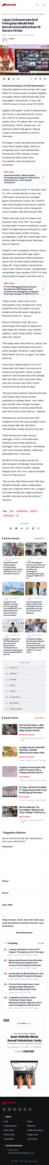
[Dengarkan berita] (31, 79)
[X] (27, 528)
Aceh (11, 14)
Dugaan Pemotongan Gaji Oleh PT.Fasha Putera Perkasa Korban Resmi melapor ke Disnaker (32, 771)
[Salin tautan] (18, 79)
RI (17, 515)
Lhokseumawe (8, 515)
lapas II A (34, 511)
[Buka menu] (44, 5)
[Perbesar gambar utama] (24, 59)
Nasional (31, 1126)
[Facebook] (4, 79)
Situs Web (7, 904)
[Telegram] (13, 79)
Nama (6, 881)
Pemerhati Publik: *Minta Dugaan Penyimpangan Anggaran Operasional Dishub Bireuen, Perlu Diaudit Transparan (21, 179)
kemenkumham (22, 511)
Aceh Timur (24, 817)
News (30, 1121)
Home (4, 14)
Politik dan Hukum (35, 1130)
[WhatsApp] (9, 79)
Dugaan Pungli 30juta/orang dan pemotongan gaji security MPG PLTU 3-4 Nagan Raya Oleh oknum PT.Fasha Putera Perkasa (12, 608)
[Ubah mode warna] (37, 5)
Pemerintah (9, 1139)
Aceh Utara (9, 1130)
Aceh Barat (24, 777)
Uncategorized (27, 735)
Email (5, 893)
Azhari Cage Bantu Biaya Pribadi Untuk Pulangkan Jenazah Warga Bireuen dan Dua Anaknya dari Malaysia (34, 607)
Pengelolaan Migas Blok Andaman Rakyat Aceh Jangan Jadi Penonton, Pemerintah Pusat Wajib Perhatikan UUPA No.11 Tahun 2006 (35, 645)
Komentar (8, 846)
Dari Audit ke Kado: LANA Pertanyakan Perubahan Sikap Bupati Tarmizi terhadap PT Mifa (31, 729)
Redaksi (12, 39)
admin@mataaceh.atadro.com (20, 1153)
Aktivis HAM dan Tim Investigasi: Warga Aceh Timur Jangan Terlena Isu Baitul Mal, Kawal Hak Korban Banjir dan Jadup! (32, 812)
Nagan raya (32, 1134)
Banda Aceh (9, 1134)
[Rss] (30, 1109)
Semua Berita (39, 538)
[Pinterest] (33, 528)
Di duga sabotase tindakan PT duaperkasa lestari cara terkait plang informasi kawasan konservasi (33, 791)
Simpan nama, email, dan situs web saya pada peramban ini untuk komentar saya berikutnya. (23, 922)
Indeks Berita (39, 718)
